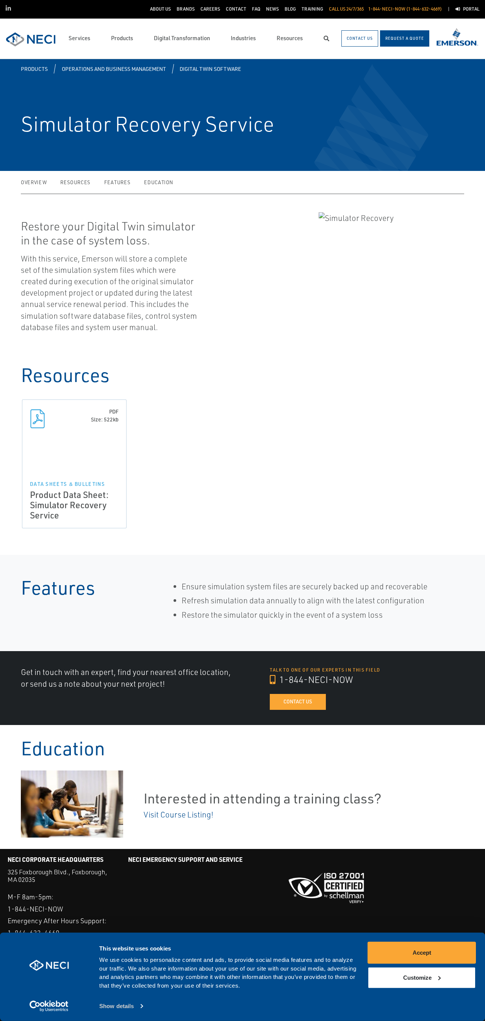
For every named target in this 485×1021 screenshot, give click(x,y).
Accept (422, 952)
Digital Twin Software (210, 69)
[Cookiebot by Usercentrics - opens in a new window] (49, 1006)
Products (34, 69)
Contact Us (297, 701)
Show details (116, 1006)
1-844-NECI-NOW (315, 679)
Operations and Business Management (114, 69)
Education (158, 182)
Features (117, 182)
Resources (75, 182)
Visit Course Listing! (178, 814)
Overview (34, 182)
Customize (417, 977)
